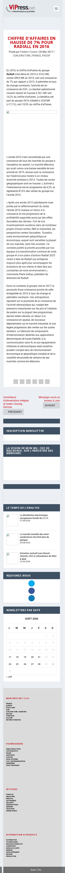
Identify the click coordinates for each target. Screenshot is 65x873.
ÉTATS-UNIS (10, 707)
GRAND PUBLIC (11, 811)
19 (25, 657)
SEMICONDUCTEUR (13, 749)
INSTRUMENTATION (17, 761)
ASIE (8, 710)
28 (39, 664)
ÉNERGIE (9, 850)
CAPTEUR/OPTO (12, 751)
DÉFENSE (9, 807)
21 (39, 657)
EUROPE (9, 705)
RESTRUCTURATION (13, 720)
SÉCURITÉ (10, 802)
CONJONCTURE (22, 55)
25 (17, 664)
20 (32, 657)
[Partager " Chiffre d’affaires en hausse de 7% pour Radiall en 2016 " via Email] (41, 381)
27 (32, 664)
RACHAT (9, 714)
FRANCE (36, 55)
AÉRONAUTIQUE (12, 805)
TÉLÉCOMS (10, 809)
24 (10, 664)
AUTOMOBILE (11, 800)
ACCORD (9, 718)
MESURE (9, 854)
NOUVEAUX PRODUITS (14, 844)
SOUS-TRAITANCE (12, 765)
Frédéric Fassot (28, 51)
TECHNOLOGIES (12, 842)
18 (17, 657)
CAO (7, 761)
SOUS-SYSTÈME (12, 759)
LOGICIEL (9, 757)
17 (10, 657)
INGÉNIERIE (10, 763)
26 (25, 664)
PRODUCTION (11, 856)
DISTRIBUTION (11, 840)
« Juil (9, 676)
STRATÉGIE (10, 716)
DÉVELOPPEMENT (12, 852)
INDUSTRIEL (10, 796)
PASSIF (46, 55)
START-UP (9, 794)
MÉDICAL (9, 798)
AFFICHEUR (10, 755)
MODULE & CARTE (12, 848)
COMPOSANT (11, 846)
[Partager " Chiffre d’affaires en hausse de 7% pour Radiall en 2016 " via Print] (47, 381)
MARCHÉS (23, 712)
